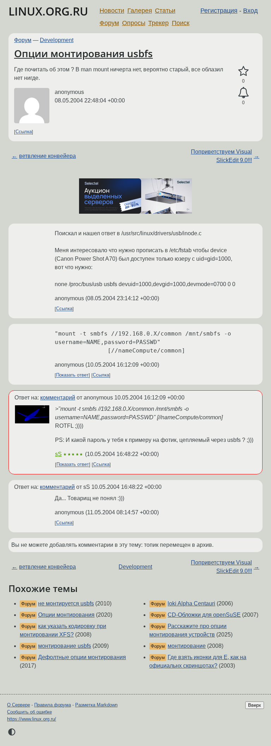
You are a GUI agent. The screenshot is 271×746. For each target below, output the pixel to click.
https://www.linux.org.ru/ (31, 719)
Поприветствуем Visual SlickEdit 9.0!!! (221, 156)
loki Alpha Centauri (191, 603)
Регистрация (218, 10)
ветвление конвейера (47, 156)
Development (56, 40)
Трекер (158, 22)
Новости (112, 10)
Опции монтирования (66, 615)
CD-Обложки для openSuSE (204, 615)
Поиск (180, 22)
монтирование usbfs (64, 646)
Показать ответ (72, 375)
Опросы (133, 22)
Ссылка (24, 132)
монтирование (187, 646)
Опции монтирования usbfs (83, 53)
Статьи (165, 10)
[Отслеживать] (243, 93)
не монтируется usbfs (66, 603)
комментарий (57, 398)
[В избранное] (243, 71)
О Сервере (18, 704)
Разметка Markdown (96, 704)
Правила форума (52, 704)
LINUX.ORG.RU (48, 11)
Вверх (254, 705)
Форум (109, 22)
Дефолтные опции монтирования (82, 657)
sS (58, 454)
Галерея (139, 10)
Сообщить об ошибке (29, 712)
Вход (250, 10)
